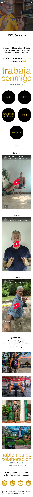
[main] (16, 35)
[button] (2, 2)
